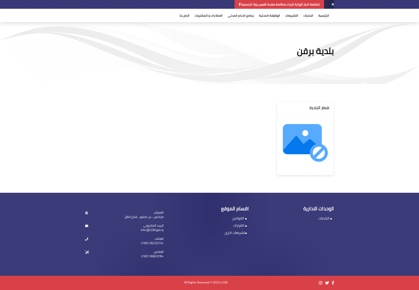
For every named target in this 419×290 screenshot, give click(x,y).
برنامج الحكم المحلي (241, 15)
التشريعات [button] (291, 15)
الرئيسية (323, 15)
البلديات (308, 15)
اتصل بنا (184, 15)
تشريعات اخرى (235, 232)
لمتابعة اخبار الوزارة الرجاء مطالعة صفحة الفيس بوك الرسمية (280, 4)
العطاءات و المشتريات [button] (209, 15)
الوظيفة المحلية (269, 15)
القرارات (239, 225)
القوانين (238, 218)
